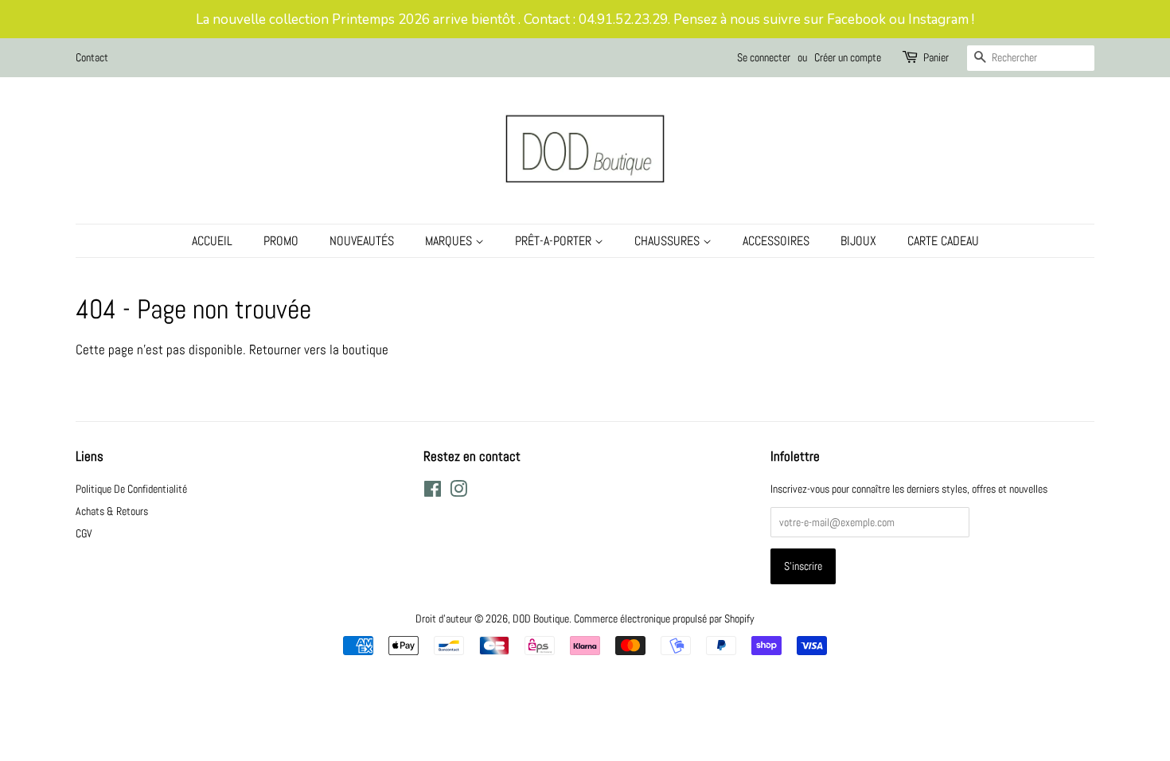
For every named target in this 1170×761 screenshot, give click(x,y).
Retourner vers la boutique (318, 349)
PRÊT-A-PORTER (555, 240)
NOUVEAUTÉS (362, 240)
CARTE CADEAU (943, 240)
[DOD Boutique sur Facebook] (432, 492)
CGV (84, 533)
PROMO (280, 240)
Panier (936, 57)
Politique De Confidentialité (131, 489)
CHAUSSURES (668, 240)
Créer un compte (847, 57)
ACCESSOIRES (776, 240)
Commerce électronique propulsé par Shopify (664, 618)
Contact (92, 57)
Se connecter (763, 57)
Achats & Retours (112, 511)
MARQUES (450, 240)
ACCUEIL (212, 240)
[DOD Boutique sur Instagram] (458, 492)
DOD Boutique (541, 618)
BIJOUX (858, 240)
